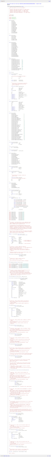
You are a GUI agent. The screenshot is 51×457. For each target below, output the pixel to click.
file (22, 6)
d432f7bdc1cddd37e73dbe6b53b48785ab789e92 (27, 3)
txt (47, 455)
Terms (8, 455)
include (37, 3)
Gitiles (4, 455)
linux (8, 3)
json (49, 455)
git (14, 3)
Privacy (6, 455)
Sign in (49, 1)
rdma (40, 3)
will (16, 3)
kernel (13, 3)
